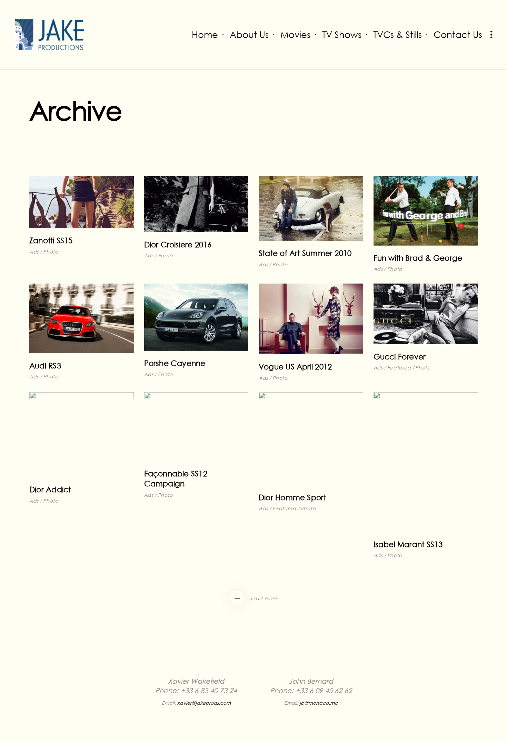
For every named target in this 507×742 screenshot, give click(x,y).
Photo (50, 252)
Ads (34, 252)
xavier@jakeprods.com (204, 703)
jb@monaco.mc (319, 703)
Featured (399, 367)
